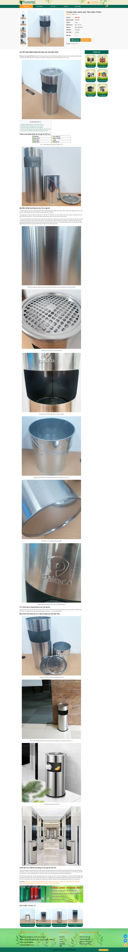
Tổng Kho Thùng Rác (70, 949)
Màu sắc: (68, 35)
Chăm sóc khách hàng (89, 932)
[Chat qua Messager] (125, 936)
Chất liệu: (68, 29)
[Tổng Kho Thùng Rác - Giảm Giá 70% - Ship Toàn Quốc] (28, 2)
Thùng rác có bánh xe (54, 883)
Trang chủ (26, 6)
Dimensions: (69, 25)
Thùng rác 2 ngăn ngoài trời (67, 881)
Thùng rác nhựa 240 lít (39, 881)
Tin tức (53, 6)
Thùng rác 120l (29, 881)
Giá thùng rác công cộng (52, 881)
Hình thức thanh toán (85, 937)
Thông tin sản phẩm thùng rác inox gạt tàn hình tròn (31, 124)
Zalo (61, 946)
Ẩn (40, 121)
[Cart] (106, 6)
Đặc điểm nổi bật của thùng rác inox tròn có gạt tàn (31, 126)
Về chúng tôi (65, 932)
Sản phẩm (39, 6)
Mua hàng (76, 40)
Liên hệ (66, 6)
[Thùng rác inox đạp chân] (27, 916)
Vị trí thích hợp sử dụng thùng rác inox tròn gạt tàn (31, 127)
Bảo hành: (69, 32)
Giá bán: (68, 17)
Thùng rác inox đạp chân (29, 883)
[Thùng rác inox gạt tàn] (75, 916)
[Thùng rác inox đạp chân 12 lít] (43, 916)
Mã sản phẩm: (69, 20)
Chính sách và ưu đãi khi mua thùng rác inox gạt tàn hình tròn (34, 130)
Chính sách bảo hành (85, 939)
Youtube (62, 941)
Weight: (68, 22)
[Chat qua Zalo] (125, 941)
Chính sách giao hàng (85, 944)
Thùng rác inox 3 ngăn (42, 883)
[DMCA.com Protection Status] (103, 950)
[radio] (76, 35)
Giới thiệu (78, 6)
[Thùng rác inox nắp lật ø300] (59, 916)
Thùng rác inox (74, 43)
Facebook (62, 944)
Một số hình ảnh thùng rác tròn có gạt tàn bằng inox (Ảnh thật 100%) (35, 129)
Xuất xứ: (68, 27)
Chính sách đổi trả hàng (86, 941)
